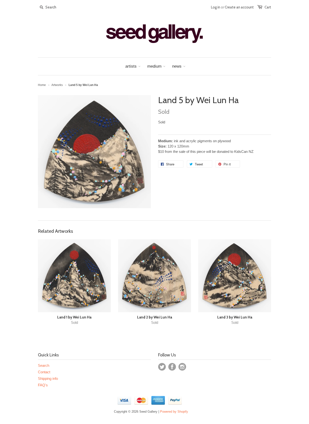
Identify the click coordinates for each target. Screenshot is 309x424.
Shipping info (48, 378)
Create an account (239, 7)
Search (43, 365)
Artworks (57, 85)
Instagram (182, 367)
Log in (215, 7)
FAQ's (43, 385)
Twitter (162, 367)
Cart (268, 7)
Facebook (172, 367)
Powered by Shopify (174, 411)
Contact (44, 372)
